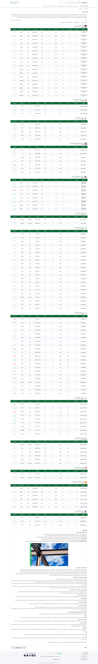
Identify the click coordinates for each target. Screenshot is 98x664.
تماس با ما (49, 6)
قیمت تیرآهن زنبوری (77, 22)
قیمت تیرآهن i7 (63, 22)
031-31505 (57, 653)
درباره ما (44, 6)
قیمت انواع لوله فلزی (84, 658)
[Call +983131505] (12, 3)
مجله (54, 6)
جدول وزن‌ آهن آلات (68, 6)
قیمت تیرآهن (80, 8)
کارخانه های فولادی (60, 6)
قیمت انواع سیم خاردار (83, 659)
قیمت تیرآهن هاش (84, 22)
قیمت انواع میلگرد (84, 654)
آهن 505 (75, 6)
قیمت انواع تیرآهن (84, 656)
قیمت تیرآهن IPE (69, 22)
